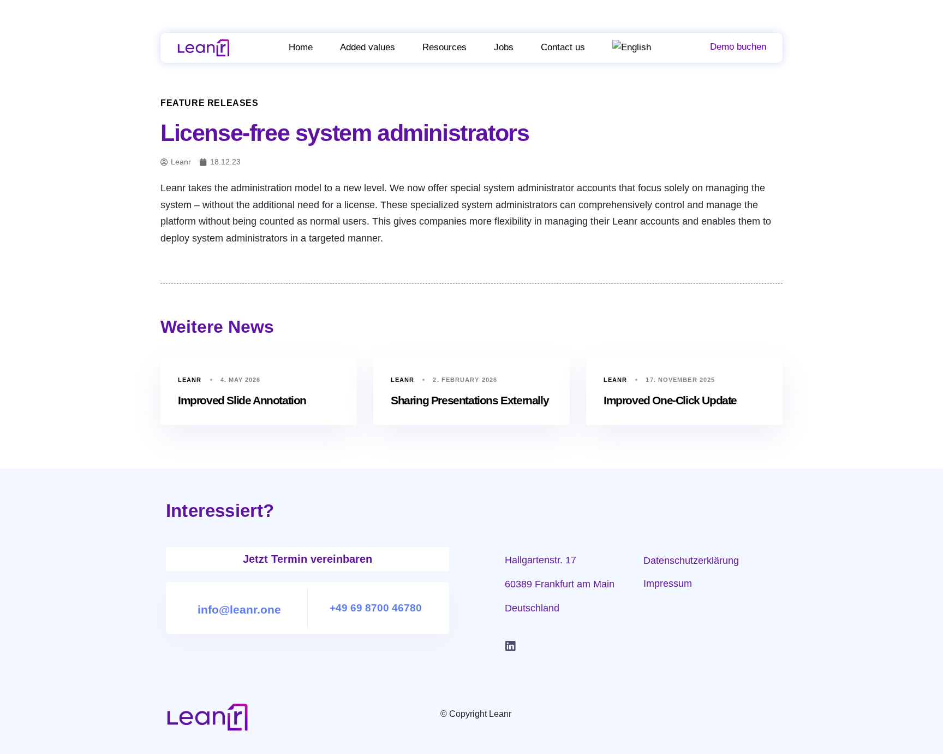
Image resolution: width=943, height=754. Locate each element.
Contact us (563, 47)
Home (301, 47)
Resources (444, 47)
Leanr (190, 379)
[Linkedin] (510, 646)
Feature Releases (209, 103)
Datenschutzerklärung (691, 560)
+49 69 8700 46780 (376, 608)
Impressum (667, 583)
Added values (367, 47)
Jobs (504, 47)
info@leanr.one (239, 609)
